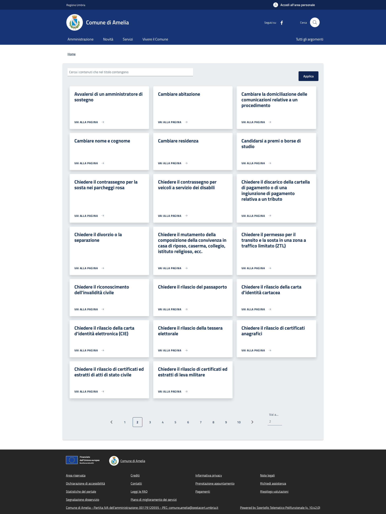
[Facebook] (280, 22)
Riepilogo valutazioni (274, 491)
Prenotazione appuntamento (214, 483)
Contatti (136, 483)
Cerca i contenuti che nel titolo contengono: (99, 72)
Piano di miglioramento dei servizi (154, 499)
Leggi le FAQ (139, 491)
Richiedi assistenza (273, 483)
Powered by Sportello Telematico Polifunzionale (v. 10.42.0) (280, 507)
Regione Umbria (75, 5)
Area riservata (75, 475)
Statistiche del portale (81, 491)
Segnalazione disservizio (82, 499)
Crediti (135, 475)
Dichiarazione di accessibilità (85, 483)
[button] (294, 5)
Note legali (267, 475)
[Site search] (315, 22)
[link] (90, 122)
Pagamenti (202, 491)
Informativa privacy (208, 475)
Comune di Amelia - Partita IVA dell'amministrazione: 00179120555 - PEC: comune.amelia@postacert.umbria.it (142, 507)
